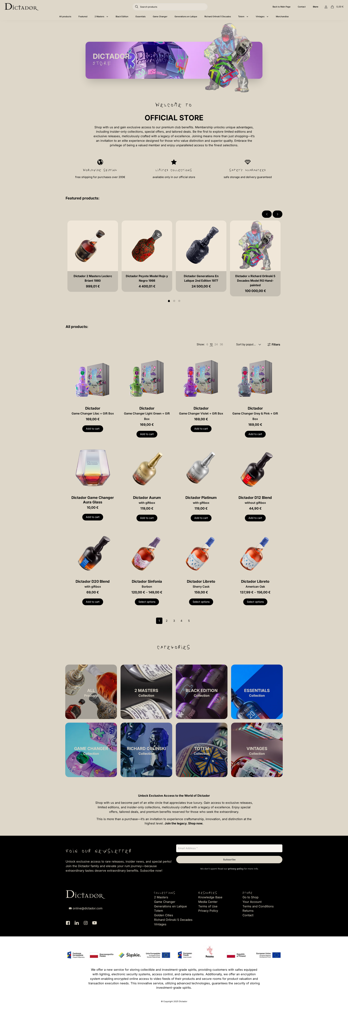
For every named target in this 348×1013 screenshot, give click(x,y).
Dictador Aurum (147, 500)
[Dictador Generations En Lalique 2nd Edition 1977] (201, 245)
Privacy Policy (208, 910)
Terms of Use (208, 906)
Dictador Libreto (201, 583)
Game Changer (164, 902)
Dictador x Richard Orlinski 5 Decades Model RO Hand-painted (255, 280)
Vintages (160, 924)
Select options (146, 601)
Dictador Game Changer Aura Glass (92, 499)
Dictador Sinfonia (147, 583)
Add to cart (93, 428)
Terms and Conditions (258, 906)
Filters (276, 344)
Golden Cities (163, 915)
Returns (248, 910)
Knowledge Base (210, 897)
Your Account (252, 902)
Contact (248, 915)
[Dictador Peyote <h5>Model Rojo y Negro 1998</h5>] (147, 245)
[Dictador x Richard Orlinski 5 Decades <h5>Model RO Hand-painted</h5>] (255, 245)
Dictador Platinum (201, 500)
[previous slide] (267, 214)
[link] (207, 344)
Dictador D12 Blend (255, 500)
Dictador (93, 410)
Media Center (208, 902)
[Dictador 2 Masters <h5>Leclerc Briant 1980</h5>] (92, 245)
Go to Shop (250, 897)
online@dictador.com (87, 908)
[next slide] (277, 214)
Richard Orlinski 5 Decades (173, 920)
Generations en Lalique (170, 906)
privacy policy (236, 868)
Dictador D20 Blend (93, 583)
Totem (158, 910)
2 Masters (161, 897)
